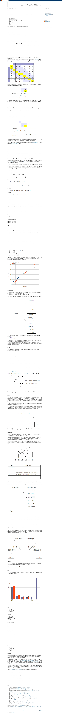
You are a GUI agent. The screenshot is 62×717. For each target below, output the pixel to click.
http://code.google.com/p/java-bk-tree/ (22, 700)
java (36, 706)
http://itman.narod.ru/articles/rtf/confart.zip (23, 694)
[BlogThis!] (25, 705)
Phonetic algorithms (48, 13)
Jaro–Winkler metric (34, 142)
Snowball (36, 666)
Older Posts (40, 710)
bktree (22, 706)
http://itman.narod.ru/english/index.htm (27, 695)
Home (23, 710)
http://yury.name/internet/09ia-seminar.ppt (21, 701)
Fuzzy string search (11, 9)
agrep (12, 161)
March (46, 10)
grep (23, 161)
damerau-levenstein (27, 706)
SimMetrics (12, 143)
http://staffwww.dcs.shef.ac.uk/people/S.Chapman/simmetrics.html (25, 702)
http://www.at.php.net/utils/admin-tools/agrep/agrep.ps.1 (29, 697)
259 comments (22, 705)
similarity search (22, 707)
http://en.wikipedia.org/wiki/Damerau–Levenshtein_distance (26, 689)
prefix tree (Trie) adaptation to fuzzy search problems (26, 660)
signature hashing (16, 707)
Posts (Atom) (12, 712)
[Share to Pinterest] (28, 705)
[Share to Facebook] (27, 705)
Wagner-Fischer (36, 59)
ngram (9, 707)
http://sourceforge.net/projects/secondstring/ (23, 703)
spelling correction (28, 707)
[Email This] (24, 705)
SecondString (17, 143)
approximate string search (14, 706)
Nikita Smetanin (47, 21)
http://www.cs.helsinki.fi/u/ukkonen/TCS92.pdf (20, 692)
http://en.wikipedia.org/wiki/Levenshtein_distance (22, 688)
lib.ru (21, 250)
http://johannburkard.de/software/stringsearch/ (29, 696)
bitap (20, 706)
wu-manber (34, 707)
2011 (45, 9)
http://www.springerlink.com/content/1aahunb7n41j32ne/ (22, 693)
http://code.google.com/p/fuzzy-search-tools (16, 669)
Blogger (51, 25)
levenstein (39, 706)
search (11, 707)
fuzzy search (33, 706)
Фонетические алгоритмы (48, 16)
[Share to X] (26, 705)
